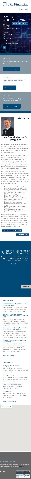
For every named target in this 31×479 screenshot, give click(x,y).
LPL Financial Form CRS (7, 461)
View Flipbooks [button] (10, 69)
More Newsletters (9, 356)
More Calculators (9, 401)
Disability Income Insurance (12, 384)
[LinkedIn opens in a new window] (4, 47)
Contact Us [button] (9, 88)
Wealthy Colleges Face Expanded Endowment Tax (14, 340)
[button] (23, 9)
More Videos (15, 263)
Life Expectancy (8, 375)
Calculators (8, 362)
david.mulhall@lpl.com (10, 43)
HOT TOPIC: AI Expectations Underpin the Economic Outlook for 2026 (15, 315)
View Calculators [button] (11, 106)
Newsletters (8, 300)
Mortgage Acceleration (11, 366)
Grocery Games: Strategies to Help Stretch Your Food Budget (15, 328)
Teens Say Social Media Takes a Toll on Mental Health (15, 304)
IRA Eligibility (7, 391)
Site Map (3, 471)
